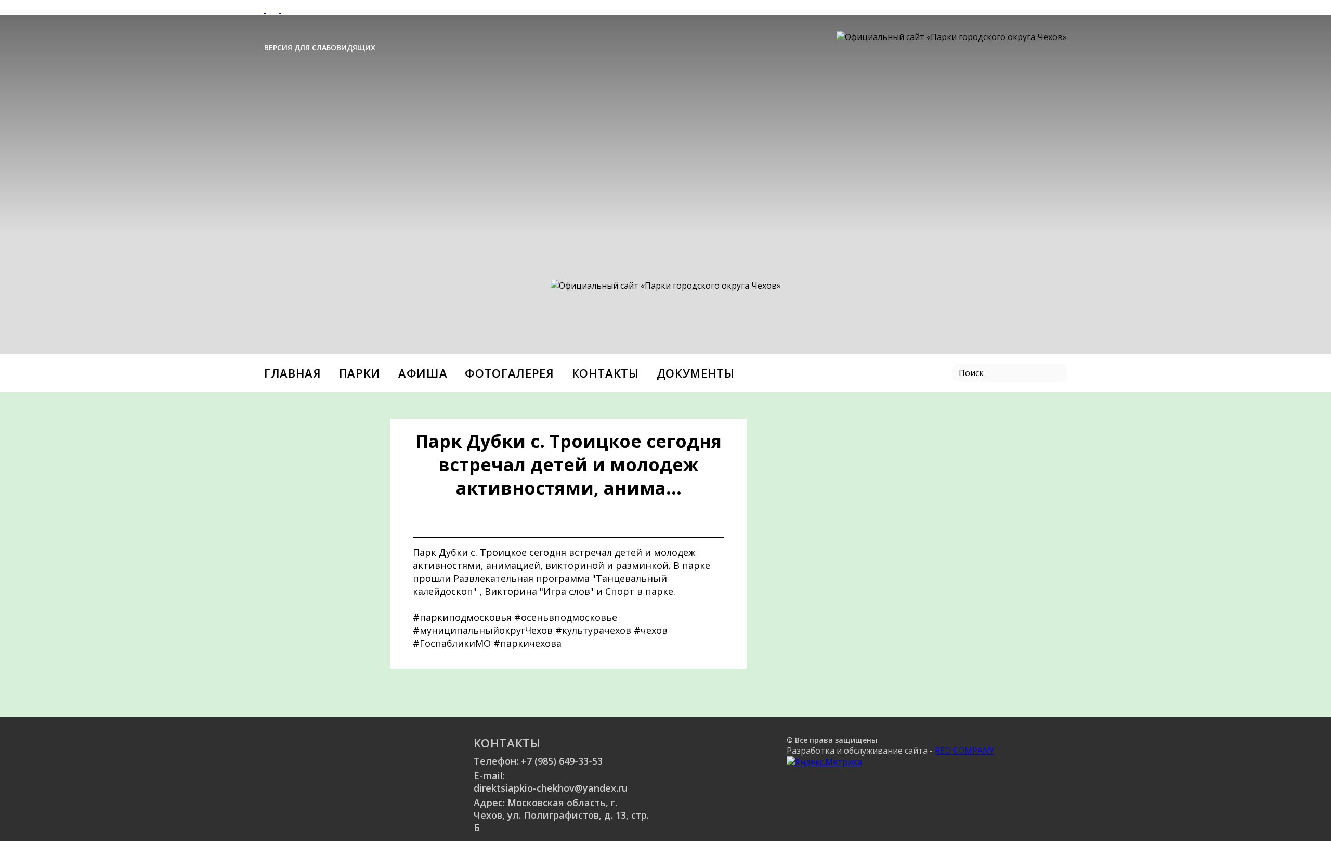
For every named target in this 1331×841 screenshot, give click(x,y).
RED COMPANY (964, 750)
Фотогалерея (509, 373)
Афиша (422, 373)
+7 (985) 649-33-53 (562, 761)
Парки (360, 373)
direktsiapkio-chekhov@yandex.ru (551, 788)
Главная (292, 373)
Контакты (605, 373)
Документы (696, 373)
